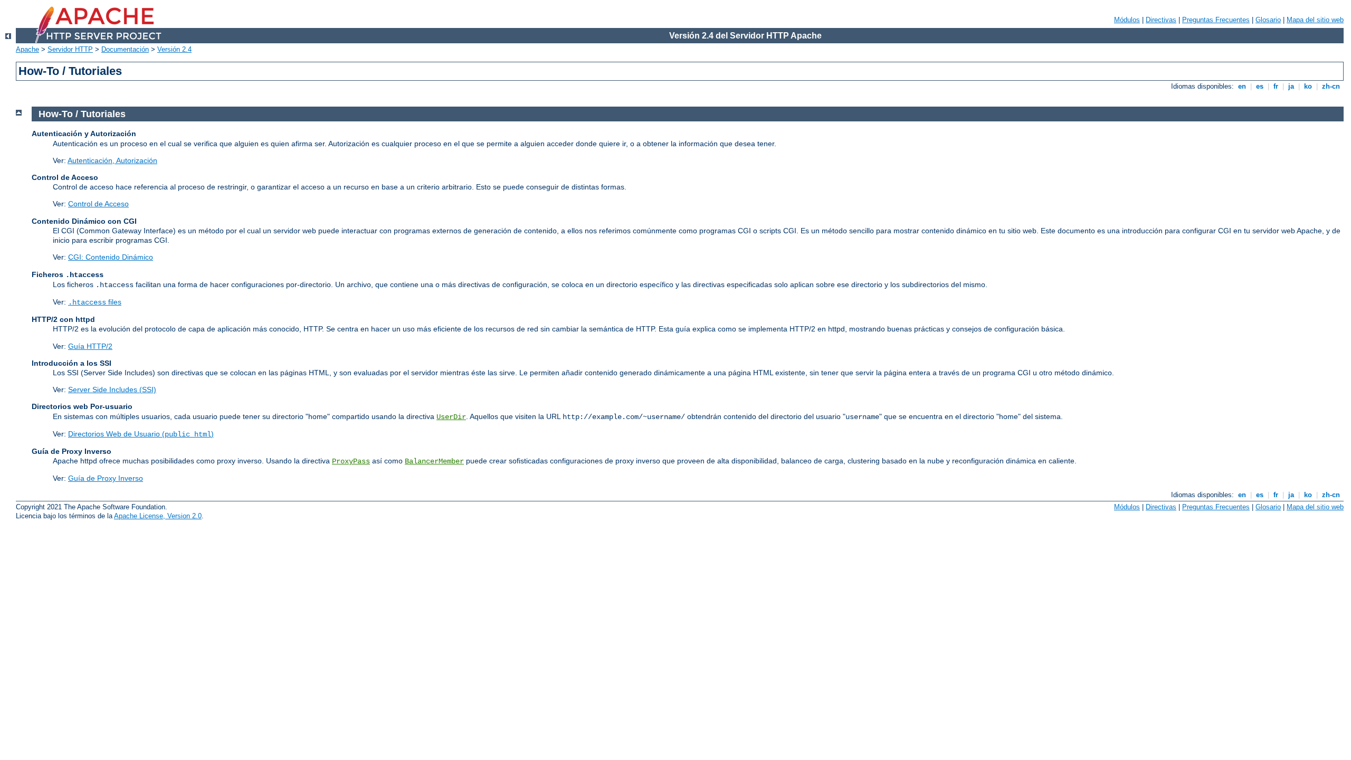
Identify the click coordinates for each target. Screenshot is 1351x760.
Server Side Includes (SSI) (112, 389)
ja (1291, 86)
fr (1275, 86)
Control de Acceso (98, 204)
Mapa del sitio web (1315, 20)
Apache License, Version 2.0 (158, 516)
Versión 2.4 (174, 49)
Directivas (1161, 20)
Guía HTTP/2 (90, 346)
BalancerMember (434, 461)
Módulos (1127, 20)
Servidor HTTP (70, 49)
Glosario (1268, 20)
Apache (27, 49)
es (1260, 86)
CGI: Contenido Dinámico (110, 257)
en (1242, 86)
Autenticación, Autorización (112, 160)
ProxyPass (351, 461)
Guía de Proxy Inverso (105, 478)
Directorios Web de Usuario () (141, 434)
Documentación (125, 49)
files (94, 302)
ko (1308, 86)
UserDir (451, 417)
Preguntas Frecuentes (1216, 20)
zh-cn (1331, 86)
